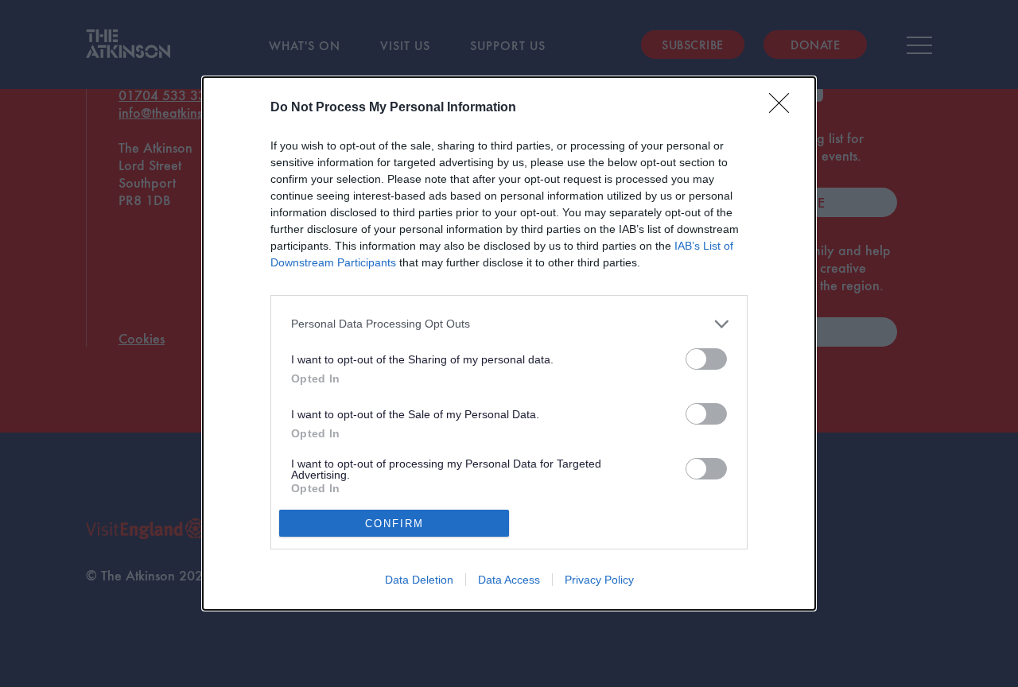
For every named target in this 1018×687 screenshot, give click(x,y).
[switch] (706, 359)
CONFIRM (394, 524)
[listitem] (509, 324)
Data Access (509, 579)
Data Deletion (419, 579)
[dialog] (509, 343)
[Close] (784, 108)
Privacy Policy (599, 579)
